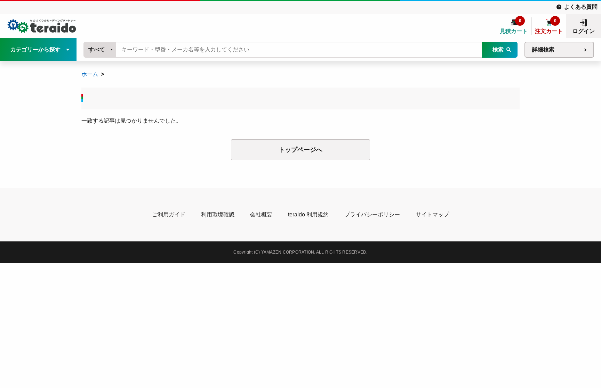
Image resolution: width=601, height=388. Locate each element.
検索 (498, 49)
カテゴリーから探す (35, 49)
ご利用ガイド (168, 214)
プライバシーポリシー (372, 214)
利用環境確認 (217, 214)
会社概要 (261, 214)
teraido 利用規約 (308, 214)
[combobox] (100, 49)
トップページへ (300, 149)
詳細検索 (543, 49)
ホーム (89, 74)
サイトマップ (432, 214)
